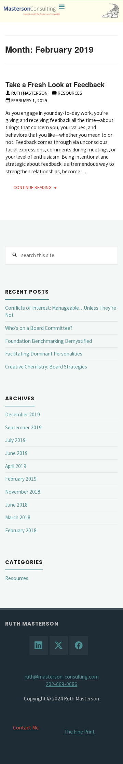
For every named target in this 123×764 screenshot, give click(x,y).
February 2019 (21, 478)
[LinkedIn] (38, 645)
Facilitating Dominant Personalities (43, 353)
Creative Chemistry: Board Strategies (46, 366)
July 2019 (15, 440)
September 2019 (23, 427)
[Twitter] (59, 645)
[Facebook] (78, 645)
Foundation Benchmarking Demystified (48, 341)
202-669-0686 (61, 684)
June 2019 (16, 453)
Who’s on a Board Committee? (38, 328)
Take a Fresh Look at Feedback (55, 84)
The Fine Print (79, 731)
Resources (70, 93)
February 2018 (21, 530)
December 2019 (22, 414)
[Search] (14, 255)
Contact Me (26, 727)
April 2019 (15, 466)
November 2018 (22, 491)
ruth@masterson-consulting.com (62, 676)
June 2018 (16, 504)
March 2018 (17, 517)
